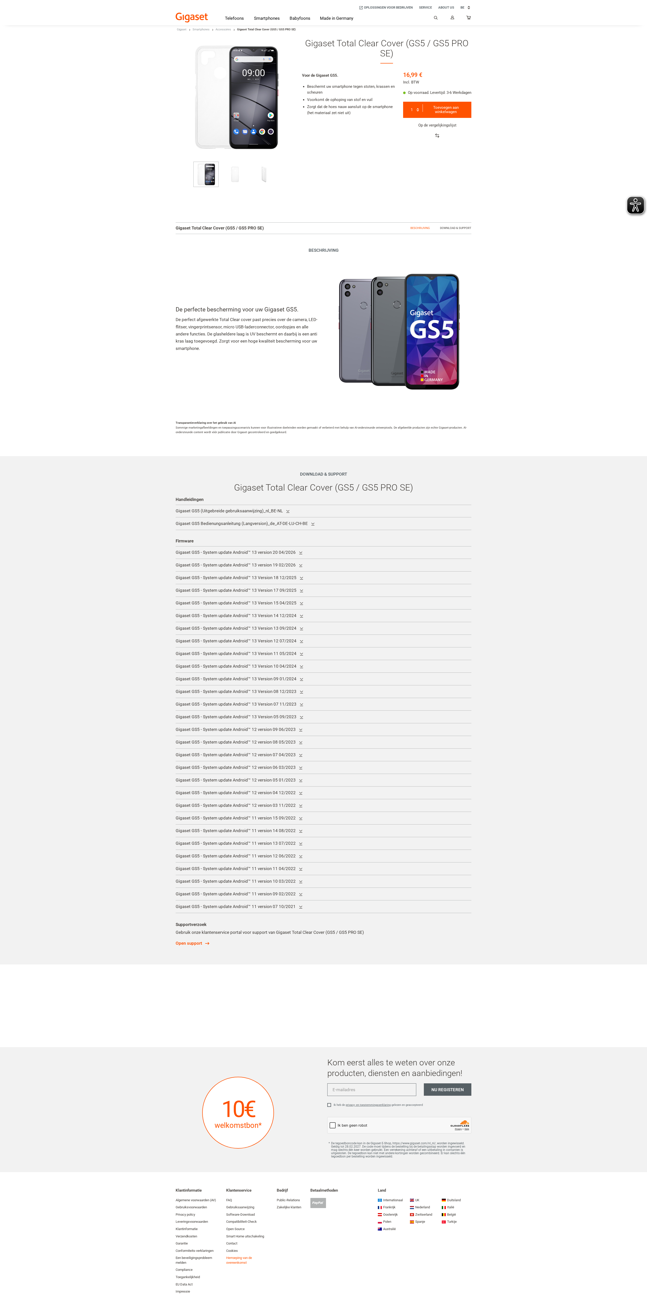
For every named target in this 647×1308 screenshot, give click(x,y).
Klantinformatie (187, 1229)
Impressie (183, 1291)
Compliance (184, 1270)
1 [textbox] (412, 110)
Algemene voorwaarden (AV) (196, 1200)
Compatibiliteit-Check (241, 1221)
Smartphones (201, 29)
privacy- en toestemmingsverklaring (368, 1105)
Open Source (235, 1229)
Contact (231, 1243)
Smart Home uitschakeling (245, 1236)
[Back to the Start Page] (192, 18)
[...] (468, 18)
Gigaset (182, 29)
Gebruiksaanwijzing (240, 1207)
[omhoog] (640, 1289)
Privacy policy (185, 1214)
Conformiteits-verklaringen (195, 1251)
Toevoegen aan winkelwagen (446, 109)
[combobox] (414, 110)
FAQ (229, 1200)
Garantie (182, 1243)
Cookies (232, 1251)
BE (462, 7)
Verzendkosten (186, 1236)
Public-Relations (288, 1200)
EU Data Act (184, 1284)
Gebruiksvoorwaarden (191, 1207)
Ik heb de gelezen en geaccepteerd (378, 1105)
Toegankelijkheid (188, 1277)
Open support (189, 943)
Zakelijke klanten (289, 1207)
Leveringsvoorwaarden (192, 1221)
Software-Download (240, 1214)
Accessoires (223, 29)
